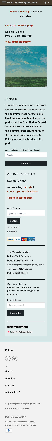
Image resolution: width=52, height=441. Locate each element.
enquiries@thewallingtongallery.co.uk (25, 264)
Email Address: (14, 300)
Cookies (9, 385)
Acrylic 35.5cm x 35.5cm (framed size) (22, 150)
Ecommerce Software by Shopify (20, 425)
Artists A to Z (13, 227)
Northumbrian (30, 191)
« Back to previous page (19, 25)
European (12, 231)
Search (14, 220)
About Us (10, 378)
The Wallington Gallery (23, 422)
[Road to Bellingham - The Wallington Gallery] (26, 66)
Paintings (25, 11)
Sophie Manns (16, 180)
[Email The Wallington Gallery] (15, 358)
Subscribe (15, 312)
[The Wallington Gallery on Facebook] (8, 358)
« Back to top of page (20, 197)
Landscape (13, 191)
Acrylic (29, 187)
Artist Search (13, 208)
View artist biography (18, 41)
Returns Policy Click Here (17, 408)
